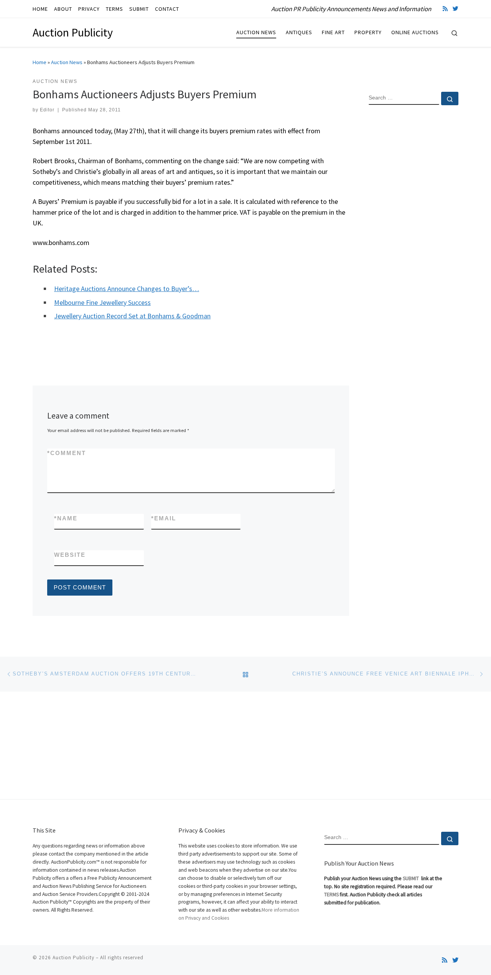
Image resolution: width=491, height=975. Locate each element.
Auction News (66, 62)
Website (70, 554)
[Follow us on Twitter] (455, 8)
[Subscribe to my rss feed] (445, 8)
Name (65, 518)
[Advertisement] (413, 235)
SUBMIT (411, 878)
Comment (66, 453)
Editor (47, 110)
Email (163, 518)
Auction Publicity (73, 957)
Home (39, 62)
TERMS (331, 894)
